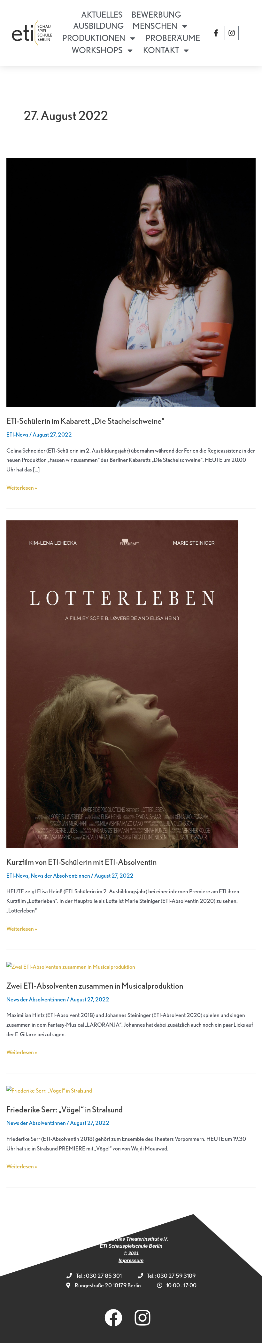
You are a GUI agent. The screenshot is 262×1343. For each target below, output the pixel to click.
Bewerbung (156, 15)
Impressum (131, 1260)
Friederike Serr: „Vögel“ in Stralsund (64, 1109)
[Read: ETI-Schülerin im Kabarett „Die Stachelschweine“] (131, 281)
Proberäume (173, 38)
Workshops (97, 50)
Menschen (155, 26)
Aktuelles (102, 15)
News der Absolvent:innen (60, 875)
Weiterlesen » (21, 487)
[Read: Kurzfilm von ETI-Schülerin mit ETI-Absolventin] (122, 683)
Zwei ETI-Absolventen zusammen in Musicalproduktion (94, 986)
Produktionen (93, 38)
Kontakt (161, 50)
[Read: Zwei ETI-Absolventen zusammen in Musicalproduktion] (70, 966)
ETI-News (17, 434)
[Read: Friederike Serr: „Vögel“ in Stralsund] (49, 1089)
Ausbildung (98, 26)
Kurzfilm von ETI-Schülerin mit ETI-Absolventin (81, 862)
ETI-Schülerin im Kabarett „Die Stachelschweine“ (85, 421)
